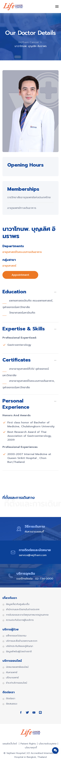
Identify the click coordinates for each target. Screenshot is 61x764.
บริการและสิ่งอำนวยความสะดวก (21, 641)
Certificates (16, 360)
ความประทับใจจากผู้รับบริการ (20, 620)
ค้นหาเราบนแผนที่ (34, 532)
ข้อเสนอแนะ (11, 703)
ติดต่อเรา (10, 698)
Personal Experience (15, 404)
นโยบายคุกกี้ (31, 747)
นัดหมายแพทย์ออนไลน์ (17, 667)
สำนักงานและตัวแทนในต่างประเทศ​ (22, 609)
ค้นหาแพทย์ (11, 672)
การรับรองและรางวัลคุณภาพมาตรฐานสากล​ (27, 615)
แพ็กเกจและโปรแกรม (16, 635)
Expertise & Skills (23, 329)
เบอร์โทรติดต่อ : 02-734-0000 (34, 579)
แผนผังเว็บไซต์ (10, 743)
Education (14, 292)
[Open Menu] (57, 6)
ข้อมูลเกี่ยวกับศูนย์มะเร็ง (17, 604)
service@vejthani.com (33, 555)
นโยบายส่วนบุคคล (47, 743)
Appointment (20, 275)
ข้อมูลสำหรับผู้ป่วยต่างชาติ (19, 651)
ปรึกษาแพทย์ (12, 677)
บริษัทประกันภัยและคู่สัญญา (19, 646)
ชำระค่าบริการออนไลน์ (16, 683)
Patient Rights (28, 743)
